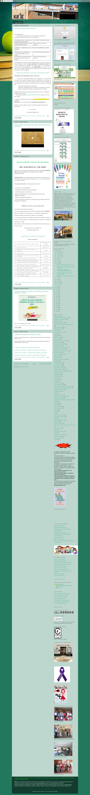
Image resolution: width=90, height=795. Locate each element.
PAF (55, 413)
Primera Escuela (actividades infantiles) (63, 562)
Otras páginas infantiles (59, 575)
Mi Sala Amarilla (59, 584)
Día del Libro (57, 357)
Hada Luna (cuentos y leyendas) (61, 569)
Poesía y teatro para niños (60, 567)
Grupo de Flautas (58, 382)
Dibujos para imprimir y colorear (61, 565)
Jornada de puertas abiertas (60, 396)
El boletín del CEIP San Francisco (38, 7)
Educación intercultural (59, 539)
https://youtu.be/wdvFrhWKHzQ (33, 94)
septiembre (59, 255)
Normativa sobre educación (60, 532)
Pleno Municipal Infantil (59, 420)
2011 (57, 302)
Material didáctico (58, 406)
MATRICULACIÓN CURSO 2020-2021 (25, 28)
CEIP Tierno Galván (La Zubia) (61, 595)
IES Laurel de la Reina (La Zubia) (61, 600)
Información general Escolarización (61, 317)
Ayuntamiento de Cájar (59, 525)
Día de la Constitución (59, 354)
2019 (57, 287)
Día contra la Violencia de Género (61, 350)
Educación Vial (57, 372)
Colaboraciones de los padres (60, 340)
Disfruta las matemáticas (59, 559)
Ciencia (55, 334)
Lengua (56, 401)
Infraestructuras (57, 391)
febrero (58, 283)
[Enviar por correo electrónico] (15, 118)
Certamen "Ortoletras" (59, 332)
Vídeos (55, 439)
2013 (57, 298)
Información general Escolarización (63, 386)
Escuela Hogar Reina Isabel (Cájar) (62, 593)
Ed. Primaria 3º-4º (58, 364)
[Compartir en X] (17, 118)
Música (55, 409)
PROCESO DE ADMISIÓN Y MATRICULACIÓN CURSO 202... (64, 270)
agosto (58, 257)
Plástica (56, 418)
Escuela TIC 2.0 (57, 376)
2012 (57, 300)
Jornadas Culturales (58, 398)
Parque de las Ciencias (59, 415)
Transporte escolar (58, 436)
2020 (57, 250)
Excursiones (57, 379)
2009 (57, 305)
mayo (58, 263)
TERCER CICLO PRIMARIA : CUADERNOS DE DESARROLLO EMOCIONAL (30, 355)
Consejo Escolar (57, 345)
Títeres (55, 432)
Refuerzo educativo (58, 423)
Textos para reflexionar (59, 431)
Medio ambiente (57, 408)
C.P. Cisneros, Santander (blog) (61, 601)
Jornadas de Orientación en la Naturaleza (63, 399)
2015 (57, 294)
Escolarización (57, 374)
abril (58, 279)
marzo (58, 281)
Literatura (56, 403)
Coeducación (57, 339)
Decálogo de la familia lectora (60, 347)
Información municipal (59, 389)
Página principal (18, 22)
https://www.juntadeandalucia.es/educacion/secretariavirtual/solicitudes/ (32, 72)
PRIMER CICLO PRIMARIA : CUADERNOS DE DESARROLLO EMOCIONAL (30, 350)
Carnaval (56, 330)
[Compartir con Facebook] (19, 118)
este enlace (39, 179)
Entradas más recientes (21, 363)
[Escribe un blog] (16, 118)
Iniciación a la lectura (58, 394)
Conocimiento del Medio (59, 344)
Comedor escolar (58, 342)
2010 (57, 303)
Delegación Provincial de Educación (62, 529)
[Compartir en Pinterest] (20, 118)
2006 (57, 311)
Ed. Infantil (56, 361)
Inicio (34, 363)
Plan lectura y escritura (59, 416)
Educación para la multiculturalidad (62, 371)
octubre (58, 254)
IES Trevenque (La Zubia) (60, 598)
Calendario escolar (58, 328)
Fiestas (55, 381)
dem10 (42, 791)
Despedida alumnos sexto (60, 349)
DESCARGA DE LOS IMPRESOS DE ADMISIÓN (33, 236)
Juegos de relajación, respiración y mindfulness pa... (64, 273)
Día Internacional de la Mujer (60, 359)
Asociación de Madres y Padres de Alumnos (64, 324)
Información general (58, 384)
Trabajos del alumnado (59, 434)
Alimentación (57, 321)
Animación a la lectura (59, 322)
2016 (57, 292)
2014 (57, 296)
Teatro (55, 429)
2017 (57, 290)
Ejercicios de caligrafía (59, 573)
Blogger (56, 791)
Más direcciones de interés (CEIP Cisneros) (64, 540)
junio (58, 261)
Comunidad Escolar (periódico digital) (62, 534)
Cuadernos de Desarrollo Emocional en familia (27, 334)
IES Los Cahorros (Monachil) (60, 596)
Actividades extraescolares (60, 319)
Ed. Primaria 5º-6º (58, 366)
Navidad (56, 411)
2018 (57, 289)
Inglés (55, 393)
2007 (57, 309)
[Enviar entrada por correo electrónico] (47, 115)
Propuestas (56, 421)
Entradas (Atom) (24, 366)
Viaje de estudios (58, 438)
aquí (68, 245)
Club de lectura (57, 337)
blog (32, 105)
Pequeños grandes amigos (60, 560)
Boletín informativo (58, 327)
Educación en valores (59, 367)
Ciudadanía (56, 335)
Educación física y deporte (60, 369)
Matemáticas (57, 404)
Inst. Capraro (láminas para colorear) (62, 564)
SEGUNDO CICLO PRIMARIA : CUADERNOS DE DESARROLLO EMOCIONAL (30, 352)
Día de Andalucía (58, 352)
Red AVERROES (57, 530)
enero (58, 284)
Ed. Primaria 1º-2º (58, 362)
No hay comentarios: (41, 115)
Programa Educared (58, 537)
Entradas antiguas (45, 363)
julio (58, 259)
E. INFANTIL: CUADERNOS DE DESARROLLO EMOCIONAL (27, 347)
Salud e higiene (57, 427)
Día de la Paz (57, 355)
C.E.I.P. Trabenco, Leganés (60, 603)
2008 (57, 307)
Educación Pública (58, 535)
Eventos (56, 377)
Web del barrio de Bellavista (60, 527)
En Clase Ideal (57, 542)
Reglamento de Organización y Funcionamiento (64, 425)
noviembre (59, 252)
